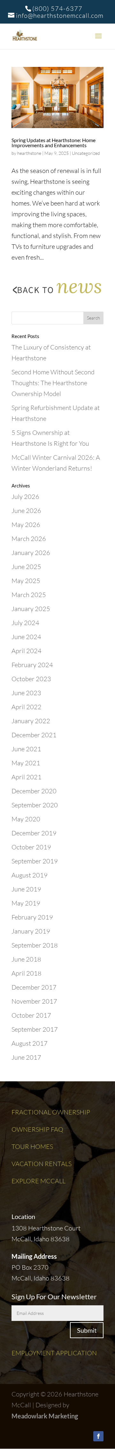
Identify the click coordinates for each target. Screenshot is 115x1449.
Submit (86, 1330)
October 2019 (31, 847)
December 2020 (34, 791)
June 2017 (26, 1057)
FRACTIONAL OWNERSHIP (51, 1112)
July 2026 (25, 497)
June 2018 (26, 959)
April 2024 (27, 651)
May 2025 (26, 581)
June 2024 (26, 637)
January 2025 (31, 609)
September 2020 (35, 805)
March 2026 (29, 539)
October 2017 (31, 1015)
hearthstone (29, 153)
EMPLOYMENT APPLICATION (54, 1353)
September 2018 (35, 945)
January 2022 (31, 721)
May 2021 (26, 763)
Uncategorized (86, 153)
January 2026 (31, 553)
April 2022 (27, 707)
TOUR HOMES (32, 1146)
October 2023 (31, 679)
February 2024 (32, 665)
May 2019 (26, 903)
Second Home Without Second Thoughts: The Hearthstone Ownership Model (53, 383)
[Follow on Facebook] (98, 1436)
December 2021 (34, 735)
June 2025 (26, 567)
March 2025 (29, 595)
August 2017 (30, 1043)
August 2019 (30, 875)
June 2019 (26, 889)
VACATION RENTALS (42, 1164)
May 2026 (26, 525)
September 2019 (35, 861)
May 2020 (26, 819)
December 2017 (34, 987)
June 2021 (26, 749)
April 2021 (27, 777)
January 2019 (31, 931)
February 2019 (32, 917)
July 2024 (25, 623)
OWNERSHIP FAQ (37, 1129)
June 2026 (26, 511)
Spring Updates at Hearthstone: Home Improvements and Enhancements (54, 142)
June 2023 (26, 693)
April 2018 (27, 973)
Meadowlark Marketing (45, 1416)
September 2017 (35, 1029)
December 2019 (34, 833)
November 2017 (34, 1001)
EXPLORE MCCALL (38, 1181)
